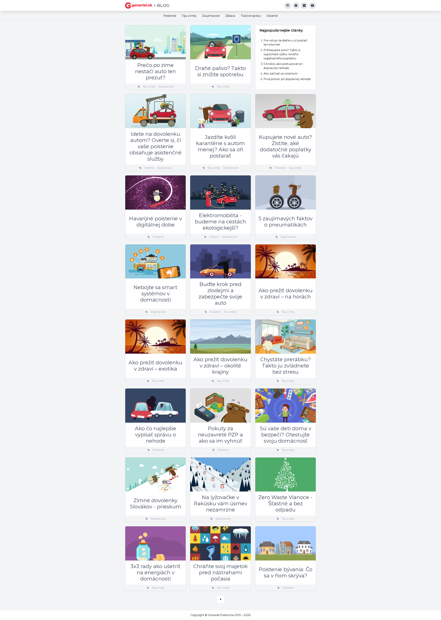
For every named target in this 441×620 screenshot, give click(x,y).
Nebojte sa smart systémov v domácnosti (155, 293)
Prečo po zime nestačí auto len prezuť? (155, 71)
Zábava (230, 15)
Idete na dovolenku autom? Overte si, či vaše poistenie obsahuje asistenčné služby (156, 146)
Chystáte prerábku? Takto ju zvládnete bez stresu (285, 365)
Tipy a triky (189, 15)
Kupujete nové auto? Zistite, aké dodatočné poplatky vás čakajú (285, 146)
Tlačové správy (251, 15)
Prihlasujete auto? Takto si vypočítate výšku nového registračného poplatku (282, 54)
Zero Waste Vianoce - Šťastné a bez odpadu (285, 503)
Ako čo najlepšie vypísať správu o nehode (155, 434)
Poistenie (169, 15)
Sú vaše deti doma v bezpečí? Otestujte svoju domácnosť (285, 434)
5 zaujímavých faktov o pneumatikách (285, 221)
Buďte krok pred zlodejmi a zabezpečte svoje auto (220, 293)
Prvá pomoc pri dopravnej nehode (287, 79)
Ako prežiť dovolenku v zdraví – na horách (285, 293)
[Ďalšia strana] (220, 599)
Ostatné (272, 15)
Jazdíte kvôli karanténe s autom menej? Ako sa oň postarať (220, 146)
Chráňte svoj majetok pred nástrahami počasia (220, 572)
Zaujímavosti (211, 15)
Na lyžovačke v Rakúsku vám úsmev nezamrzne (220, 503)
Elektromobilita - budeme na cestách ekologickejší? (220, 221)
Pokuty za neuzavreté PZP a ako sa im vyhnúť (220, 434)
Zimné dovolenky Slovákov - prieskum (155, 503)
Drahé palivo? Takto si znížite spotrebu (220, 71)
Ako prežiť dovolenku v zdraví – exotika (155, 365)
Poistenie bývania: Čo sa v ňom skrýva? (285, 572)
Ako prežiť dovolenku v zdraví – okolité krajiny (220, 365)
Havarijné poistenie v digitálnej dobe (155, 221)
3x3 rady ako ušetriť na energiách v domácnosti (155, 572)
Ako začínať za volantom (281, 73)
